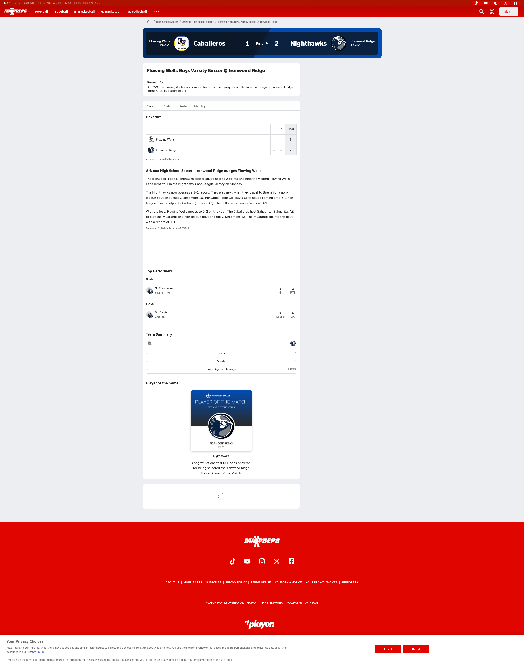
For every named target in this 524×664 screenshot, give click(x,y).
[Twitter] (505, 3)
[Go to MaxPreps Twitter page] (276, 561)
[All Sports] (156, 11)
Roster (183, 106)
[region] (262, 649)
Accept (388, 649)
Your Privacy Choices (321, 582)
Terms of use (261, 582)
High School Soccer (167, 21)
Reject (416, 649)
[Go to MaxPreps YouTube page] (247, 561)
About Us (172, 582)
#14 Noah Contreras (235, 462)
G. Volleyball (137, 11)
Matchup (200, 106)
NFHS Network (50, 3)
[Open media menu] (492, 11)
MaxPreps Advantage (83, 3)
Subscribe (213, 582)
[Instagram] (495, 3)
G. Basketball (111, 11)
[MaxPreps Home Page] (149, 21)
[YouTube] (485, 3)
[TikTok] (476, 3)
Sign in (508, 11)
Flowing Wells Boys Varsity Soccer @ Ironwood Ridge (247, 21)
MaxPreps (12, 3)
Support (347, 582)
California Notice (288, 582)
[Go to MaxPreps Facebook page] (291, 561)
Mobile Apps (192, 582)
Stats (167, 106)
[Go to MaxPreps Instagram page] (262, 561)
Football (41, 11)
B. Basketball (84, 11)
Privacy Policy (236, 582)
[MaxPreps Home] (15, 11)
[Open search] (481, 11)
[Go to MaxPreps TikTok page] (232, 561)
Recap (151, 106)
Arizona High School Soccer (198, 21)
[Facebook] (515, 3)
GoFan (29, 3)
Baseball (61, 11)
